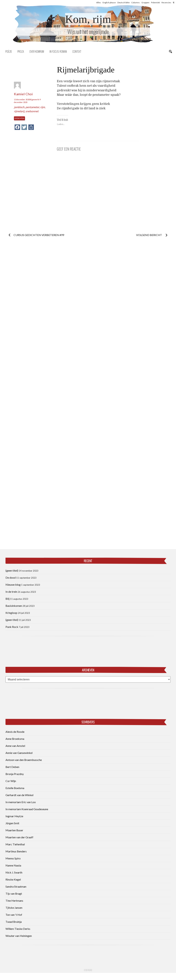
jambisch (19, 107)
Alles (98, 2)
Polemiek (155, 2)
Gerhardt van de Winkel (19, 795)
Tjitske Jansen (14, 907)
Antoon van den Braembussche (24, 759)
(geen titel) (12, 570)
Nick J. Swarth (14, 872)
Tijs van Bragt (14, 893)
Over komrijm (36, 51)
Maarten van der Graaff (19, 837)
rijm (42, 107)
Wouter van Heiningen (19, 935)
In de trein (11, 591)
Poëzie (8, 51)
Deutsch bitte (123, 2)
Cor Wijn (11, 781)
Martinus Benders (16, 851)
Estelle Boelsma (15, 788)
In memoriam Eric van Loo (21, 802)
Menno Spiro (13, 858)
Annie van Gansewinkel (19, 752)
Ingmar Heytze (14, 816)
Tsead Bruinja (14, 921)
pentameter (32, 107)
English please (109, 2)
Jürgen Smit (12, 823)
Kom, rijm (88, 19)
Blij (7, 598)
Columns (135, 2)
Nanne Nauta (13, 865)
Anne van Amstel (15, 745)
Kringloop (11, 612)
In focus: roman (58, 51)
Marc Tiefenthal (15, 844)
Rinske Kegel (13, 879)
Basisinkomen (14, 605)
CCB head (88, 970)
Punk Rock (12, 626)
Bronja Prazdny (15, 773)
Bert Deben (12, 766)
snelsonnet (31, 111)
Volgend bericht (149, 235)
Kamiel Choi (23, 94)
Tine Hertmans (14, 900)
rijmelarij (19, 111)
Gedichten (19, 118)
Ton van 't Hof (14, 914)
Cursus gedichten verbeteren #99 (39, 235)
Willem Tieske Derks (18, 928)
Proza (20, 51)
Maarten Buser (14, 830)
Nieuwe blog (13, 584)
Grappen (145, 2)
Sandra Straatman (16, 886)
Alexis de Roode (15, 731)
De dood (11, 577)
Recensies (166, 2)
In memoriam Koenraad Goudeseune (27, 809)
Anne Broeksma (15, 738)
